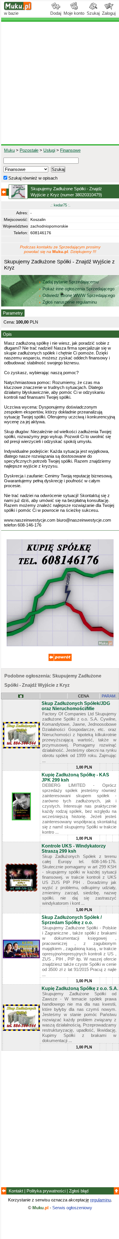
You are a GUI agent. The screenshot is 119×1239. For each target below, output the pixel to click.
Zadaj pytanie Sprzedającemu (70, 281)
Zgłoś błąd (78, 1190)
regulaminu (100, 1199)
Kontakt (16, 1190)
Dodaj (55, 13)
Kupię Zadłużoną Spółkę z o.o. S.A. (80, 988)
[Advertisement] (59, 83)
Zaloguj (109, 13)
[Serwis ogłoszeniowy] (18, 8)
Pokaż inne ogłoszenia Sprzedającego (78, 288)
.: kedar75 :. (60, 205)
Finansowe (70, 150)
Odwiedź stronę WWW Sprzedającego (78, 295)
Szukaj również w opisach (32, 178)
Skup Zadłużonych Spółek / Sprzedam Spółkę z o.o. (72, 920)
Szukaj (93, 13)
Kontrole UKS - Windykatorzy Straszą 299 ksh (74, 848)
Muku (9, 150)
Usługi (49, 150)
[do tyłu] (60, 659)
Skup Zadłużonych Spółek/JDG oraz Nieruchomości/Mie (76, 706)
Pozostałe (29, 150)
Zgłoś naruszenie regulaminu (69, 302)
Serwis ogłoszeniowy (72, 1207)
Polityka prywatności (46, 1190)
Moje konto (74, 13)
